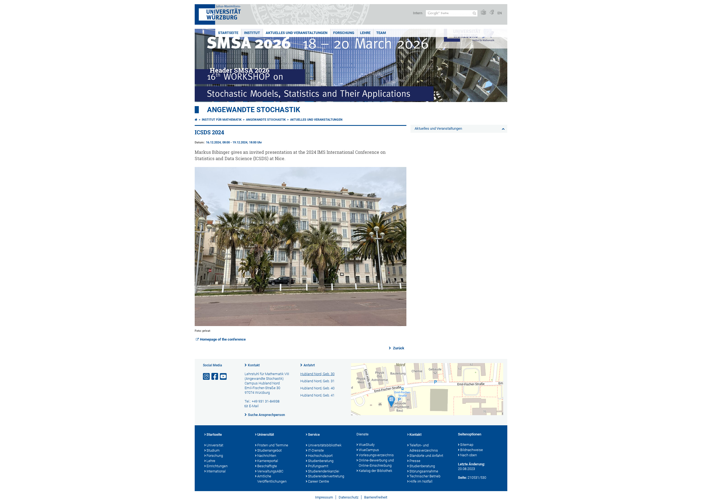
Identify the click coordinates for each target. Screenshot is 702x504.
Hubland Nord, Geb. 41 (317, 395)
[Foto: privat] (300, 325)
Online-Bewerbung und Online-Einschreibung (376, 463)
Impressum (324, 497)
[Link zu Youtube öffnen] (224, 376)
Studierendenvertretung (326, 476)
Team (381, 33)
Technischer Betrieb (424, 476)
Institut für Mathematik (222, 119)
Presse (414, 461)
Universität (214, 445)
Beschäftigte (267, 466)
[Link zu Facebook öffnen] (215, 376)
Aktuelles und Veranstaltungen (296, 33)
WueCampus (369, 450)
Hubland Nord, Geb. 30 (317, 374)
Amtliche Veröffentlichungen (272, 478)
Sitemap (466, 445)
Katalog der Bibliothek (375, 471)
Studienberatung (320, 461)
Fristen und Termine (272, 445)
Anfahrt (309, 365)
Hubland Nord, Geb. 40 (317, 388)
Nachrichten (266, 456)
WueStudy (367, 445)
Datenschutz (348, 497)
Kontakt (254, 365)
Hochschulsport (320, 456)
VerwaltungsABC (270, 471)
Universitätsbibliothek (324, 445)
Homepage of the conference (223, 339)
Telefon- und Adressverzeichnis (423, 447)
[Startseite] (196, 119)
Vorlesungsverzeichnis (376, 455)
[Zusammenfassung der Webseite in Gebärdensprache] (491, 12)
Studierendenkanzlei (323, 471)
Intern (417, 13)
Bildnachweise (471, 450)
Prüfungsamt (318, 466)
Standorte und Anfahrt (426, 456)
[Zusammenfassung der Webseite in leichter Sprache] (483, 12)
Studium (213, 450)
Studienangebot (269, 450)
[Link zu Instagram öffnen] (207, 376)
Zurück (398, 348)
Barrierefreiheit (375, 497)
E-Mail (254, 406)
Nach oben (468, 455)
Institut (252, 33)
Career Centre (318, 481)
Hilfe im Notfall (420, 481)
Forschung (343, 33)
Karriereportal (267, 461)
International (216, 471)
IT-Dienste (316, 450)
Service (314, 434)
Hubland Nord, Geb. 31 (317, 381)
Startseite (228, 33)
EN (499, 13)
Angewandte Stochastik (253, 110)
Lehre (365, 33)
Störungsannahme (423, 471)
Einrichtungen (217, 466)
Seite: (462, 477)
